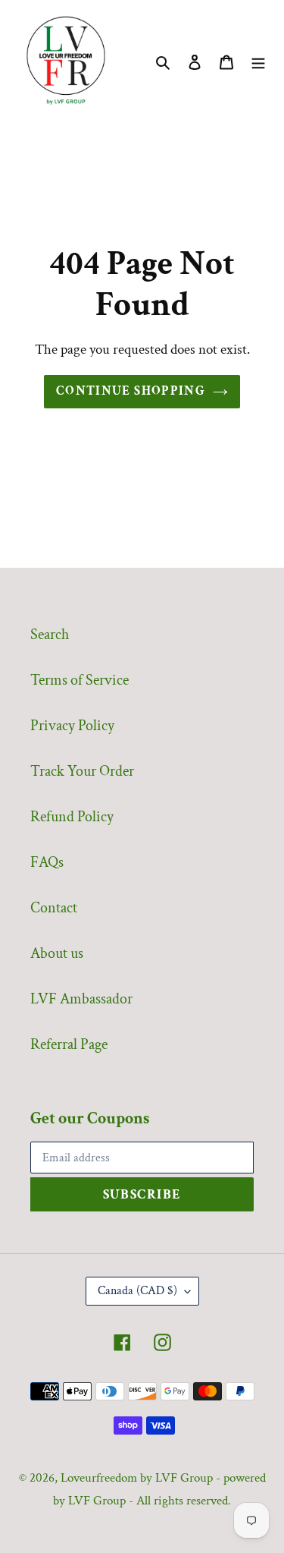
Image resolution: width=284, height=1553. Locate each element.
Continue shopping (130, 391)
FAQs (47, 862)
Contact (53, 908)
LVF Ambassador (81, 999)
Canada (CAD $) (137, 1291)
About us (56, 953)
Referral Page (69, 1044)
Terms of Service (79, 680)
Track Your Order (82, 771)
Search (49, 634)
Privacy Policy (72, 726)
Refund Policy (72, 817)
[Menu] (258, 61)
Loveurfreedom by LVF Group (137, 1478)
